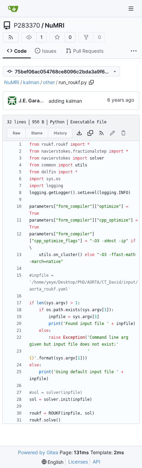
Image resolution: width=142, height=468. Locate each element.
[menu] (53, 462)
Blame (36, 133)
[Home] (13, 8)
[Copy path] (91, 82)
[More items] (133, 51)
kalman (31, 82)
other (49, 82)
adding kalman (65, 101)
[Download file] (79, 133)
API (96, 462)
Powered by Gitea (38, 452)
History (60, 133)
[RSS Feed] (11, 37)
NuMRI (54, 25)
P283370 (27, 25)
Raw (16, 133)
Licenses (78, 462)
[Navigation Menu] (132, 8)
